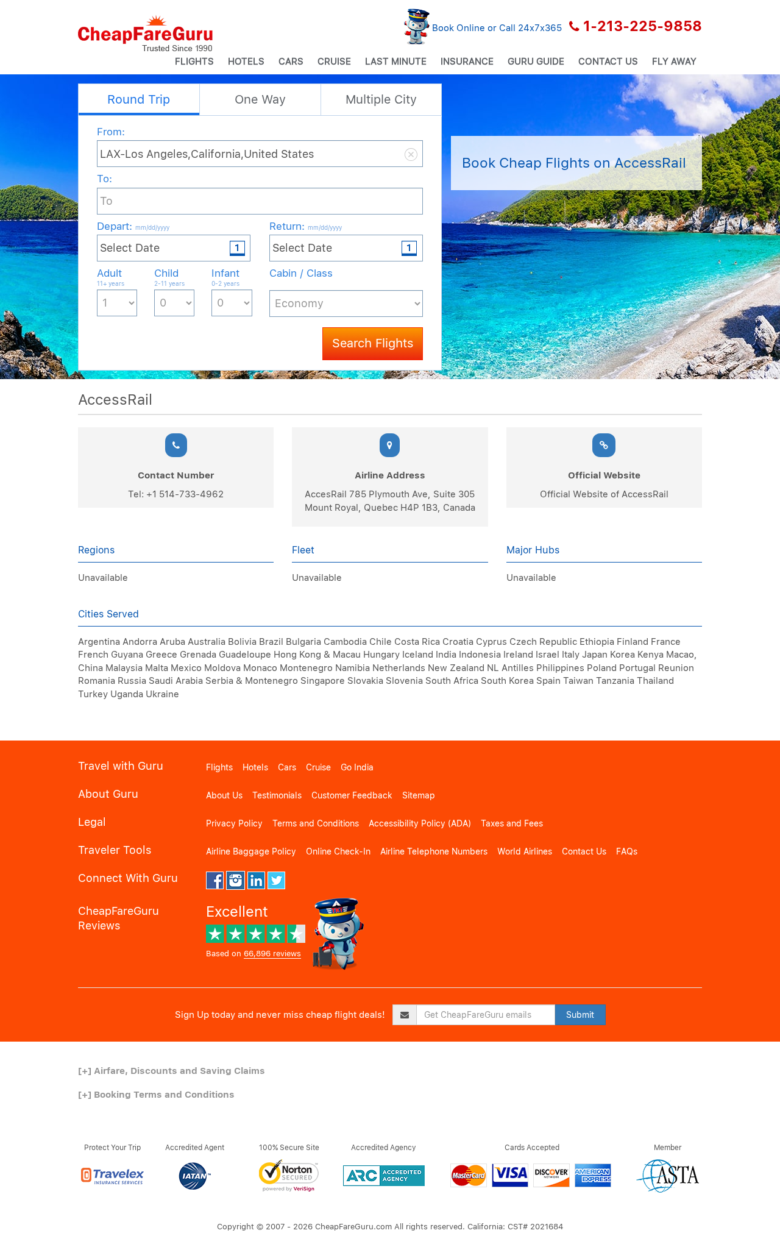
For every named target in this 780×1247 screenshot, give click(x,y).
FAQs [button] (626, 851)
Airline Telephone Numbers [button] (434, 851)
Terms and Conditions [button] (315, 823)
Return (305, 226)
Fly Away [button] (674, 61)
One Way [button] (260, 99)
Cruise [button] (334, 61)
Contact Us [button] (608, 61)
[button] (145, 33)
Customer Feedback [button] (351, 795)
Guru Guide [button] (536, 61)
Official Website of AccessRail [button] (604, 494)
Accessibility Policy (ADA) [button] (420, 823)
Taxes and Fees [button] (512, 823)
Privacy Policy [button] (234, 823)
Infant (225, 277)
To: (104, 178)
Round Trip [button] (138, 99)
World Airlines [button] (524, 851)
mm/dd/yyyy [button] (152, 227)
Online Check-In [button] (338, 851)
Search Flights (372, 343)
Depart (133, 226)
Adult (110, 277)
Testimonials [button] (277, 795)
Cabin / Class (301, 273)
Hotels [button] (246, 61)
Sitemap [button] (418, 795)
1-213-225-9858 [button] (642, 26)
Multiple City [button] (381, 99)
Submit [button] (580, 1015)
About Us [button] (224, 795)
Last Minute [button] (396, 61)
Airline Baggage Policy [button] (251, 851)
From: (111, 132)
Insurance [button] (467, 61)
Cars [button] (290, 61)
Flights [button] (194, 61)
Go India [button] (357, 767)
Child (169, 277)
